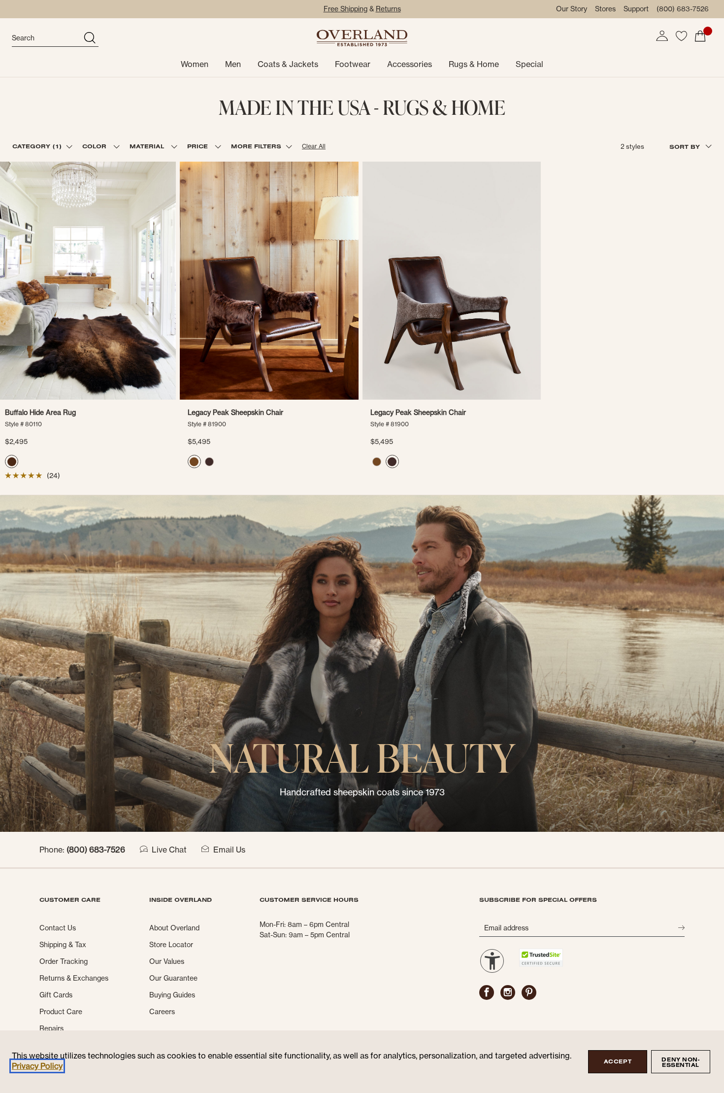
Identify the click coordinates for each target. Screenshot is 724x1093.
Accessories (409, 64)
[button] (662, 36)
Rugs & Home (474, 64)
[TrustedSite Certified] (541, 958)
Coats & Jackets (288, 64)
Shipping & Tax (62, 944)
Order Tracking (63, 961)
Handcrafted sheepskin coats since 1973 (362, 792)
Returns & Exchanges (73, 978)
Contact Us (57, 927)
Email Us (229, 849)
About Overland (174, 927)
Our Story (571, 8)
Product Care (60, 1011)
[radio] (11, 461)
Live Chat (169, 849)
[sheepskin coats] (362, 663)
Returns (388, 8)
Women (194, 64)
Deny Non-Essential (680, 1062)
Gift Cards (55, 995)
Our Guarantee (173, 978)
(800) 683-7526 (683, 8)
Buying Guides (172, 995)
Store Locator (171, 944)
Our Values (166, 961)
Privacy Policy (37, 1066)
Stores (605, 8)
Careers (162, 1011)
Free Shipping (345, 8)
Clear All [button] (314, 146)
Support (636, 8)
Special (529, 64)
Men (233, 64)
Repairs (51, 1028)
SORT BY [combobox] (685, 146)
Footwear (352, 64)
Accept (617, 1061)
